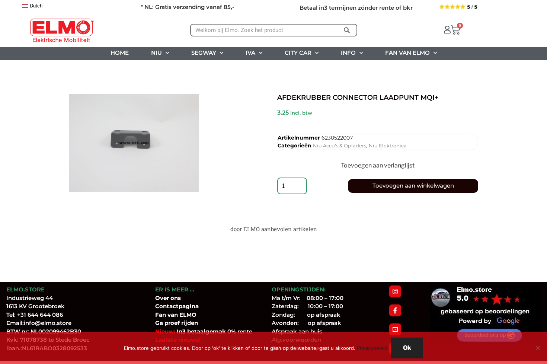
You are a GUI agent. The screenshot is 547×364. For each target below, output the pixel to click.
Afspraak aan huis (297, 331)
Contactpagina (177, 306)
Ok (407, 347)
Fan (160, 314)
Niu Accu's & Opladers (339, 146)
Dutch (35, 6)
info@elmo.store (47, 322)
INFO (348, 52)
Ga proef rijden (176, 322)
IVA (250, 52)
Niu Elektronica (388, 146)
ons (175, 297)
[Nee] (537, 348)
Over (162, 297)
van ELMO (181, 314)
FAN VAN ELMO (407, 52)
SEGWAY (203, 52)
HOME (120, 52)
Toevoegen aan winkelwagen (413, 185)
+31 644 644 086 (40, 314)
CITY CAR (298, 52)
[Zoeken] (347, 30)
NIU (156, 52)
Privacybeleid (372, 348)
